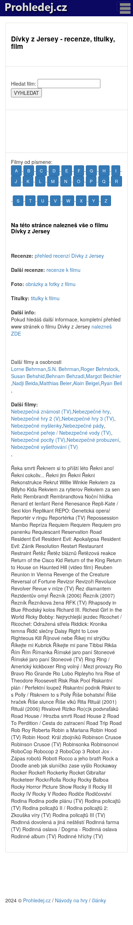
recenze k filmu (63, 269)
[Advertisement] (66, 131)
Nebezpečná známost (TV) (41, 411)
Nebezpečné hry (91, 411)
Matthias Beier (55, 383)
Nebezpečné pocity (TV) (38, 439)
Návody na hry (71, 900)
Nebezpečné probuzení (93, 439)
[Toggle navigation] (123, 6)
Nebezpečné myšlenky (36, 425)
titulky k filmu (45, 298)
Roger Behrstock (99, 368)
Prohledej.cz (37, 900)
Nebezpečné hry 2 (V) (35, 418)
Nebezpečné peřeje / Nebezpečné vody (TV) (61, 432)
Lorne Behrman (28, 368)
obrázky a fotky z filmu (51, 283)
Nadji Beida (25, 383)
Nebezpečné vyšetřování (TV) (44, 446)
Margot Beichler (103, 375)
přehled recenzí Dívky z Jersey (69, 255)
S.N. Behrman (63, 368)
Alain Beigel (86, 383)
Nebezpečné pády (83, 425)
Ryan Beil (111, 383)
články (99, 900)
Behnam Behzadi (65, 375)
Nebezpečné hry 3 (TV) (88, 418)
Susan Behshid (28, 375)
